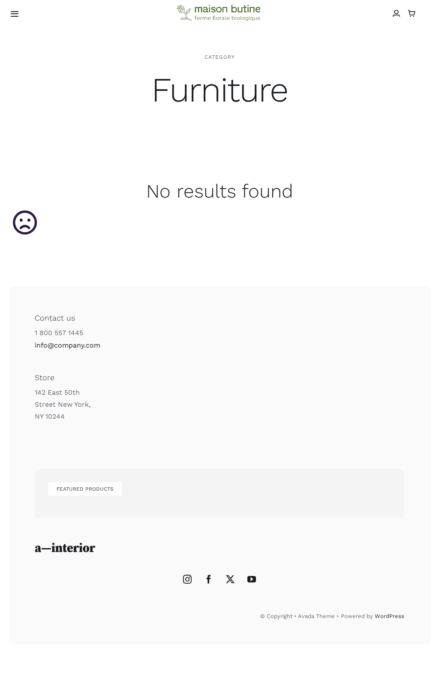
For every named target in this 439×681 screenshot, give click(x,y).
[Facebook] (209, 579)
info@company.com (67, 345)
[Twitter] (230, 579)
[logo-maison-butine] (219, 8)
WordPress (389, 616)
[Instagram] (187, 579)
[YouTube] (252, 579)
